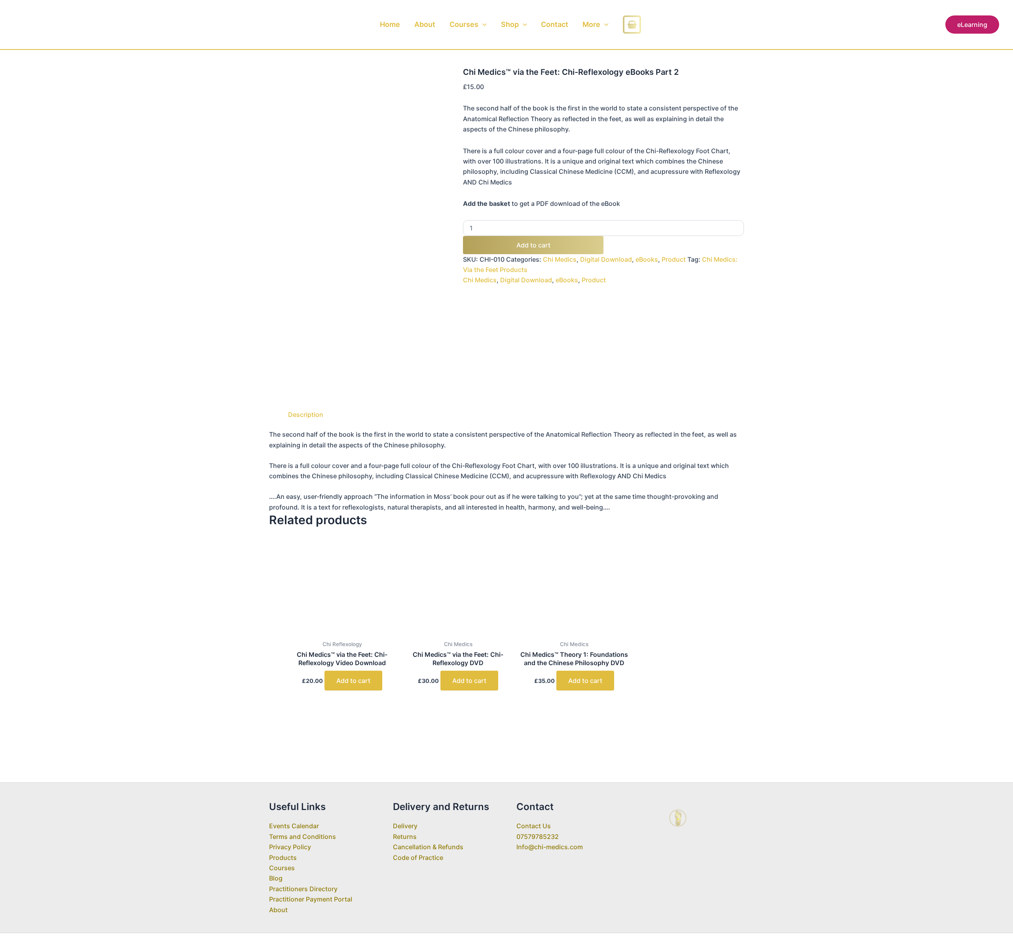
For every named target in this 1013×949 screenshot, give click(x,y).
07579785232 (537, 837)
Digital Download (606, 259)
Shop (510, 24)
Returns (405, 837)
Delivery (405, 826)
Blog (276, 878)
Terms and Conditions (302, 837)
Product (674, 259)
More (591, 24)
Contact (554, 24)
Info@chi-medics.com (549, 847)
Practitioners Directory (303, 889)
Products (283, 858)
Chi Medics (560, 259)
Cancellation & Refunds (428, 847)
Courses (464, 24)
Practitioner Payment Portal (310, 899)
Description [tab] (305, 414)
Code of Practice (418, 858)
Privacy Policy (290, 847)
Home (390, 24)
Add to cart (533, 245)
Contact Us (533, 826)
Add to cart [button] (353, 681)
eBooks (646, 259)
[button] (482, 24)
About (424, 24)
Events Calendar (294, 826)
